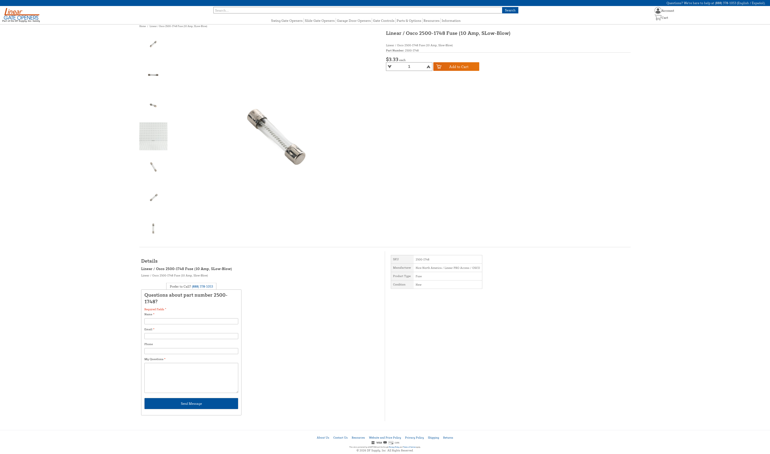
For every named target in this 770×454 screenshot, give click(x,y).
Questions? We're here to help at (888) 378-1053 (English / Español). (716, 3)
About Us (323, 437)
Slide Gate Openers (320, 20)
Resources (432, 20)
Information (451, 20)
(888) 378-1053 (202, 286)
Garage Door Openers (354, 20)
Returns (448, 437)
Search (510, 10)
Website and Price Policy (385, 437)
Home (142, 26)
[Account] (658, 10)
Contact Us (340, 437)
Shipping (433, 437)
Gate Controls (383, 20)
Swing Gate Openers (287, 20)
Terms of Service (409, 447)
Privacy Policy (414, 437)
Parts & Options (409, 20)
